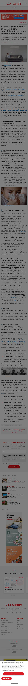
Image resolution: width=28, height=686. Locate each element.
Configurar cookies (14, 683)
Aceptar (13, 674)
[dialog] (14, 673)
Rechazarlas (6, 678)
